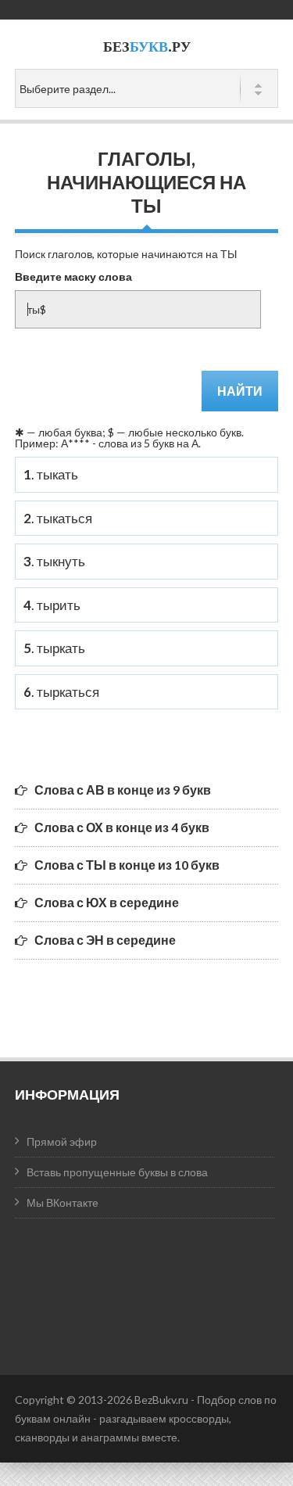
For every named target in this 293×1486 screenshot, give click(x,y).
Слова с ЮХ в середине (106, 902)
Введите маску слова (73, 276)
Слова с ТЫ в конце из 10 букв (127, 864)
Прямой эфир (62, 1141)
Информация (67, 1094)
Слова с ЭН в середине (105, 939)
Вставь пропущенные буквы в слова (117, 1172)
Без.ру (147, 46)
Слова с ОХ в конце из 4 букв (121, 827)
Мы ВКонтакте (62, 1202)
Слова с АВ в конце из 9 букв (122, 789)
